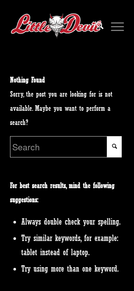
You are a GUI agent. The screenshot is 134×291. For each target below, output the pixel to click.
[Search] (96, 26)
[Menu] (113, 26)
